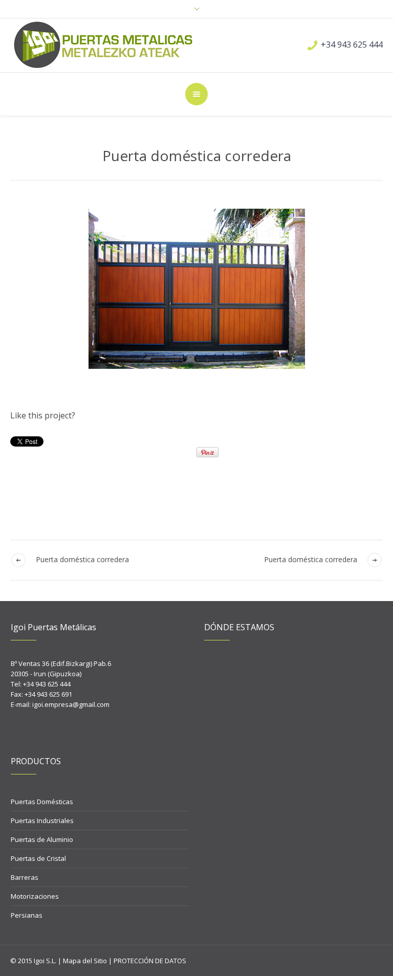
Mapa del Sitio (85, 960)
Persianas (26, 915)
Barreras (24, 877)
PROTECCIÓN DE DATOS (150, 960)
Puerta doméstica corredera (310, 559)
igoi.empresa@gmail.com (71, 704)
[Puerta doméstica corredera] (196, 289)
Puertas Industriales (42, 820)
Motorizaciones (35, 896)
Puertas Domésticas (42, 801)
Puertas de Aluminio (42, 839)
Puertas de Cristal (38, 858)
